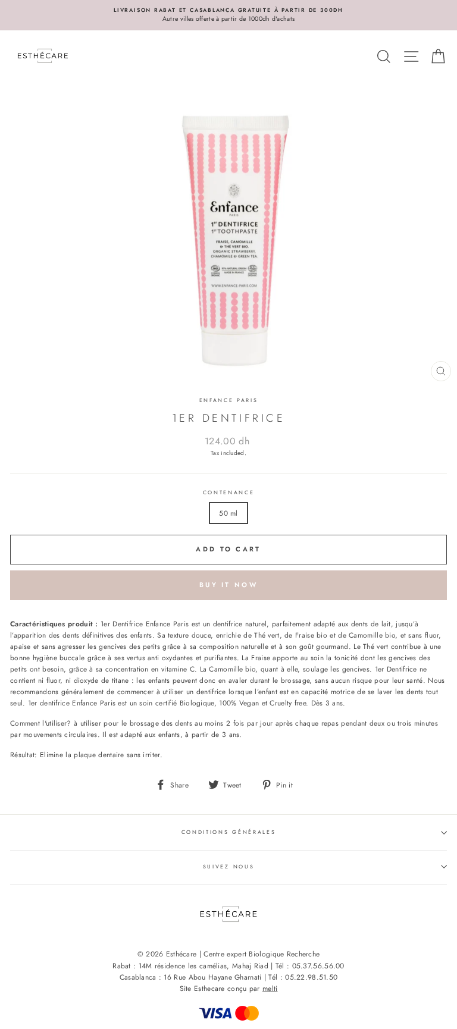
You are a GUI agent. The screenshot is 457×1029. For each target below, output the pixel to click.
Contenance (229, 492)
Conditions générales (228, 832)
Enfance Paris (228, 400)
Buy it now (228, 584)
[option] (228, 15)
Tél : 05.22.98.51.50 (302, 977)
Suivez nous (228, 866)
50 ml (228, 513)
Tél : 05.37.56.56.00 (310, 966)
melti (270, 988)
